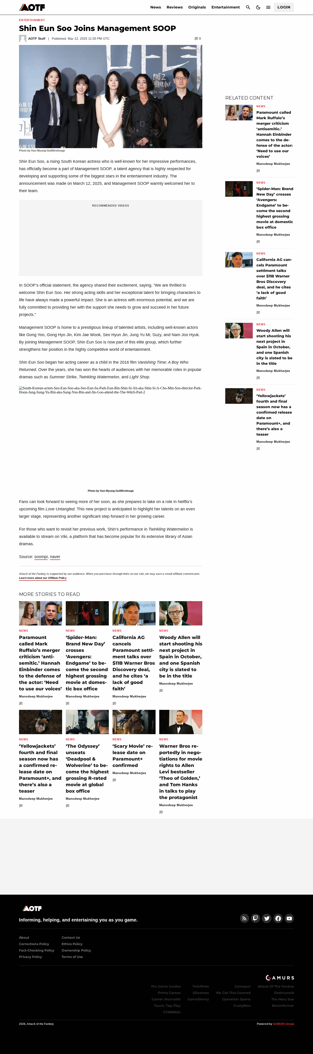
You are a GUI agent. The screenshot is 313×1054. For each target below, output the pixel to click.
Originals (197, 7)
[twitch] (255, 918)
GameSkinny (198, 999)
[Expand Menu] (268, 7)
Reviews (175, 7)
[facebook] (278, 918)
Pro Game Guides (166, 986)
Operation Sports (236, 999)
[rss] (244, 918)
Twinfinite (200, 986)
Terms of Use (72, 957)
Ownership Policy (76, 950)
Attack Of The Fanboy (276, 986)
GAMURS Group (283, 1024)
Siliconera (201, 993)
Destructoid (284, 993)
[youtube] (289, 918)
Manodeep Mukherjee (36, 696)
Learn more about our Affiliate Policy (43, 578)
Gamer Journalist (166, 999)
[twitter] (267, 918)
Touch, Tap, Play (167, 1006)
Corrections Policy (34, 944)
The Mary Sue (282, 999)
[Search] (248, 7)
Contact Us (71, 937)
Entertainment (225, 7)
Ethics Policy (72, 944)
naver (55, 556)
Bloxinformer (283, 1006)
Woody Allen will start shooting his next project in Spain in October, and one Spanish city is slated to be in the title (180, 657)
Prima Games (169, 993)
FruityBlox (242, 1006)
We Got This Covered (233, 993)
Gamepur (243, 986)
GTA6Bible (172, 1012)
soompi (41, 556)
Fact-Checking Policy (36, 950)
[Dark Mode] (258, 7)
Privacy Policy (30, 957)
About (24, 937)
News (155, 7)
